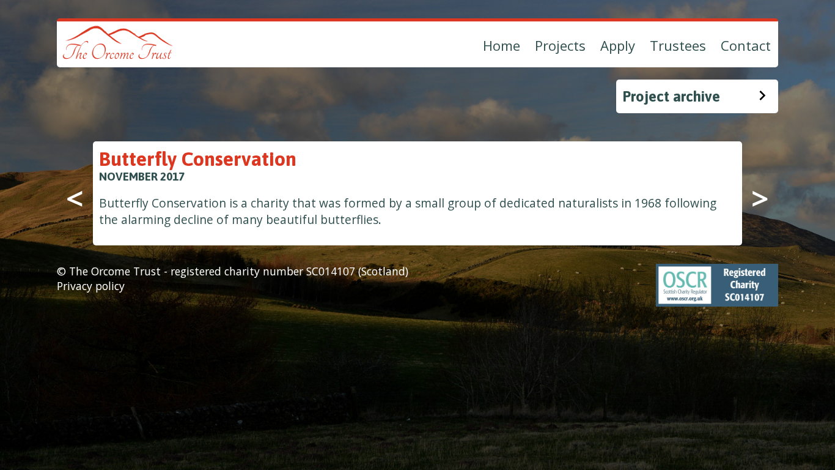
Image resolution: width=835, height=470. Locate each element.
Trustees (678, 45)
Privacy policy (91, 285)
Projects (560, 45)
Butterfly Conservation (197, 158)
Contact (746, 45)
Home (501, 45)
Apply (617, 45)
